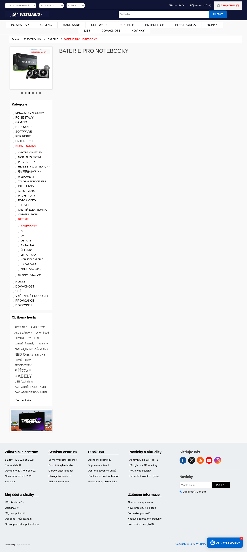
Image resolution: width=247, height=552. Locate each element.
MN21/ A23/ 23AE (31, 269)
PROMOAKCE (24, 300)
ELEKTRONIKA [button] (185, 24)
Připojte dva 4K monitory (143, 465)
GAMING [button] (46, 24)
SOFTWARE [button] (99, 24)
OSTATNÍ (26, 240)
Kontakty (10, 481)
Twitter (191, 460)
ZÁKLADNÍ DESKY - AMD (30, 386)
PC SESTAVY (24, 117)
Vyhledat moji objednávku (102, 481)
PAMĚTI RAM (22, 359)
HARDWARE (24, 127)
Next (47, 68)
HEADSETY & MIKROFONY (34, 166)
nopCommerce (23, 544)
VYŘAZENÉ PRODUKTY (32, 296)
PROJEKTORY (26, 195)
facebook (183, 460)
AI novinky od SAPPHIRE (143, 459)
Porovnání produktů (139, 513)
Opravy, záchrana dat (60, 470)
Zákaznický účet (176, 5)
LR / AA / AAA (28, 254)
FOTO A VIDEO (27, 200)
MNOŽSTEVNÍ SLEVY (30, 112)
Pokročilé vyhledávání (60, 465)
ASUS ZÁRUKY (23, 332)
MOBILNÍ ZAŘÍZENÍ (29, 157)
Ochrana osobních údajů (102, 470)
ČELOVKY (27, 250)
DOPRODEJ (23, 305)
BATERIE (23, 219)
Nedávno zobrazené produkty (144, 518)
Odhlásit (201, 491)
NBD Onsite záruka (29, 354)
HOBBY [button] (212, 24)
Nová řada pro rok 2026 (18, 476)
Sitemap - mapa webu (140, 502)
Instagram (217, 460)
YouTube (209, 460)
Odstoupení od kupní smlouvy (22, 524)
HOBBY (20, 281)
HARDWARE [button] (71, 24)
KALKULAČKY (26, 186)
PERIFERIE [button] (126, 24)
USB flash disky (23, 381)
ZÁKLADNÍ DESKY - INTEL (31, 392)
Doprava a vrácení (98, 465)
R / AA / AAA (28, 245)
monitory (43, 343)
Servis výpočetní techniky (62, 459)
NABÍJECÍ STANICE (29, 275)
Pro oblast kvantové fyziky (144, 476)
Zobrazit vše (23, 400)
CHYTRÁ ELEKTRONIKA (32, 209)
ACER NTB (20, 327)
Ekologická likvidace (59, 476)
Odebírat (188, 491)
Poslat (221, 484)
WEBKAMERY (26, 176)
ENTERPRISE (24, 141)
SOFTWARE (23, 131)
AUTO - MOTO (26, 191)
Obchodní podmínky (99, 459)
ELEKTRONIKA (25, 145)
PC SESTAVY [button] (20, 24)
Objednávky (11, 507)
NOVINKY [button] (138, 30)
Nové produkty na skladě (142, 507)
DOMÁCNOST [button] (110, 30)
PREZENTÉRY (26, 162)
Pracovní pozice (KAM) (141, 524)
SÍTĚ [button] (87, 30)
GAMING (21, 122)
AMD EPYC (38, 327)
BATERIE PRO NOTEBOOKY (29, 226)
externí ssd (42, 332)
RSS (200, 460)
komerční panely (24, 343)
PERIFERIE (23, 136)
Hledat (218, 14)
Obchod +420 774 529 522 (20, 470)
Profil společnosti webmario (103, 476)
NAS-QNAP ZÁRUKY (31, 349)
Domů (15, 39)
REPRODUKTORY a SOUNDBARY (29, 171)
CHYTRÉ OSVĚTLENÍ (30, 152)
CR (22, 231)
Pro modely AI (13, 465)
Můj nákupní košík (15, 513)
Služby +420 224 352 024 (19, 459)
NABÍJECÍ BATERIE (32, 259)
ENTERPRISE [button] (154, 24)
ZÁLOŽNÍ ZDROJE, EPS (32, 181)
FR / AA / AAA (28, 264)
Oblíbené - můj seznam (18, 518)
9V (22, 236)
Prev (15, 68)
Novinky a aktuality (140, 470)
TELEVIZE (24, 205)
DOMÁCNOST (24, 286)
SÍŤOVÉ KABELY (23, 373)
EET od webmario (58, 481)
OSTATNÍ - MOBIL (28, 214)
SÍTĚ (18, 291)
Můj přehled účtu (14, 502)
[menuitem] (20, 25)
